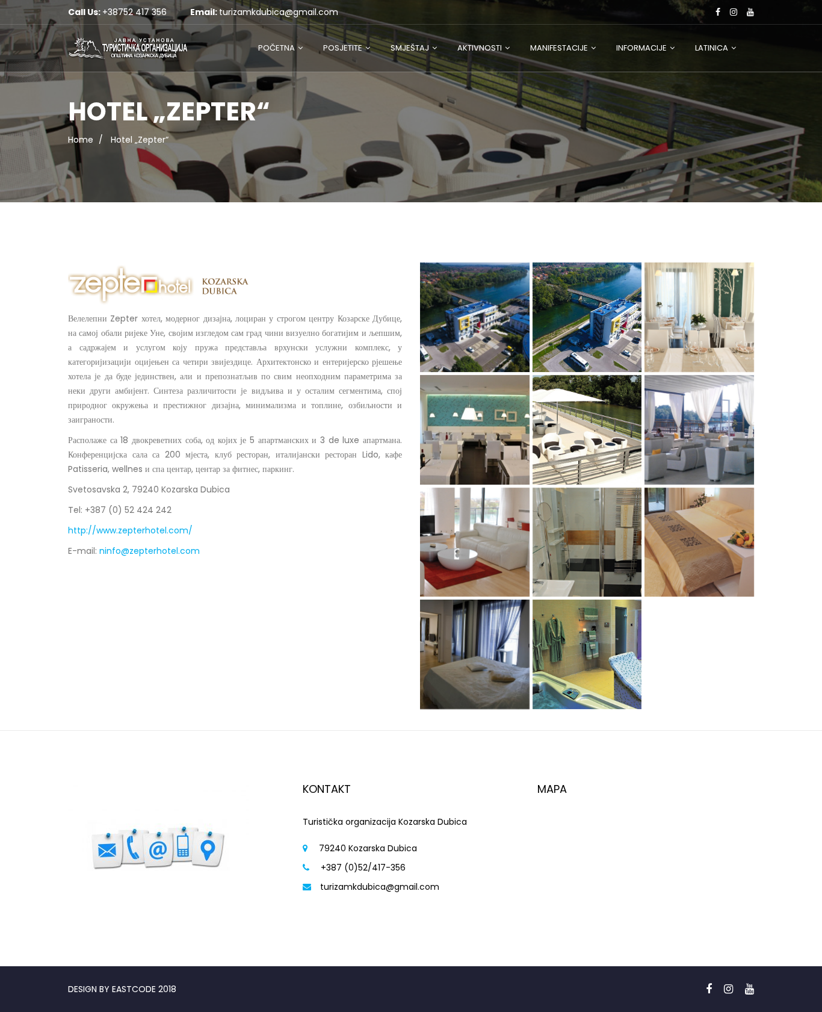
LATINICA (711, 48)
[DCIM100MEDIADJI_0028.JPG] (587, 317)
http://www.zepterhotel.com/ (130, 530)
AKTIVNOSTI (479, 48)
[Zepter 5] (475, 430)
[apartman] (587, 542)
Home (80, 140)
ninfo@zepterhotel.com (149, 551)
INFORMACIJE (641, 48)
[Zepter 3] (587, 430)
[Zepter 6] (475, 654)
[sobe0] (699, 542)
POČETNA (276, 48)
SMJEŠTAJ (410, 48)
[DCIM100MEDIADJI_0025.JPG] (475, 317)
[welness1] (587, 654)
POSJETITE (342, 48)
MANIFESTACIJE (559, 48)
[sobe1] (475, 542)
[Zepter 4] (699, 430)
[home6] (699, 317)
